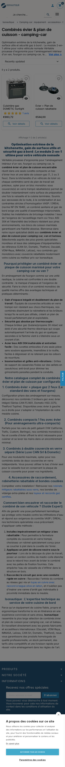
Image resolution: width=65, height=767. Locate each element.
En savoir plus (12, 743)
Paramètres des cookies (32, 760)
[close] (58, 714)
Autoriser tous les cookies (32, 752)
